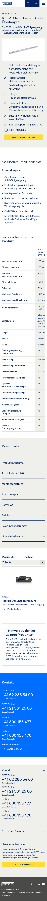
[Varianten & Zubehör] (23, 563)
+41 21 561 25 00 (17, 708)
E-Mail (26, 659)
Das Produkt (10, 162)
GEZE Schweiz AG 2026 (10, 890)
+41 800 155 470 (16, 735)
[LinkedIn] (38, 884)
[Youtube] (43, 884)
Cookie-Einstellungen (26, 892)
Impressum (6, 896)
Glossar (39, 892)
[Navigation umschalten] (43, 3)
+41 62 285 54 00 (17, 694)
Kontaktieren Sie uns (23, 137)
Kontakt (7, 770)
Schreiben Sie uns (13, 831)
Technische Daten (32, 162)
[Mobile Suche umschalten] (28, 3)
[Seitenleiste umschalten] (35, 3)
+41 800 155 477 (16, 721)
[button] (31, 884)
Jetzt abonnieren (23, 864)
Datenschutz (11, 892)
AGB (3, 892)
